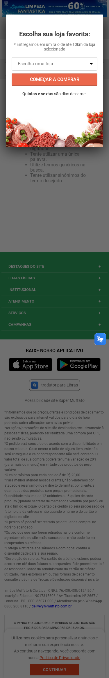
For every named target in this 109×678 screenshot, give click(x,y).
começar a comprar (54, 79)
